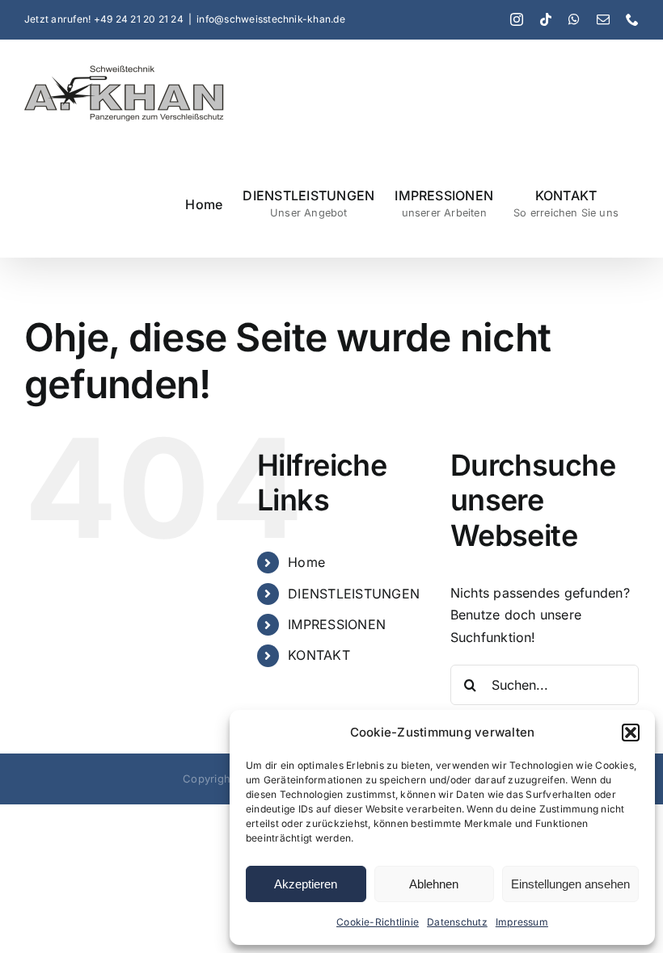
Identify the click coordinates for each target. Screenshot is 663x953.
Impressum (522, 922)
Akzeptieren (305, 884)
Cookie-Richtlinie (377, 922)
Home (306, 562)
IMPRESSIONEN (337, 624)
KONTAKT (319, 655)
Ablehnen (433, 884)
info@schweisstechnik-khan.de (270, 19)
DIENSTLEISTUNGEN (354, 594)
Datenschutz (457, 922)
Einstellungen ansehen (570, 884)
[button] (631, 732)
